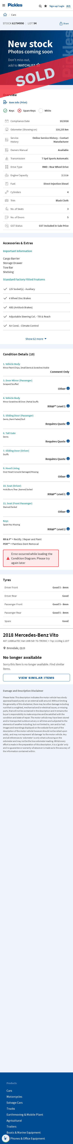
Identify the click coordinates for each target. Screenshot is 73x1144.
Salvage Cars (15, 1102)
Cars (9, 1090)
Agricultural (14, 1120)
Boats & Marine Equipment (24, 1132)
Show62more (34, 339)
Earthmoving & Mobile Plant (25, 1114)
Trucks (11, 1108)
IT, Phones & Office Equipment (26, 1138)
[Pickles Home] (5, 14)
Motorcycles (14, 1096)
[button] (45, 6)
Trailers (11, 1126)
